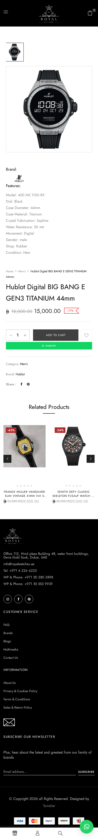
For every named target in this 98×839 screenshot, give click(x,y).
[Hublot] (19, 176)
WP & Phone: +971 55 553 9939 (28, 583)
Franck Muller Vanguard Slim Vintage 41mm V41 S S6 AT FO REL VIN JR (24, 496)
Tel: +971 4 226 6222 (20, 570)
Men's (22, 271)
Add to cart (56, 335)
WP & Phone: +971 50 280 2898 (28, 577)
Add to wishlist (86, 335)
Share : (11, 384)
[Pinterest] (28, 384)
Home (9, 271)
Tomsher (49, 805)
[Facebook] (21, 384)
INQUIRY (50, 345)
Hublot (20, 374)
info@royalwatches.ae (18, 563)
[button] (90, 13)
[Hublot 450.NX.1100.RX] (14, 52)
